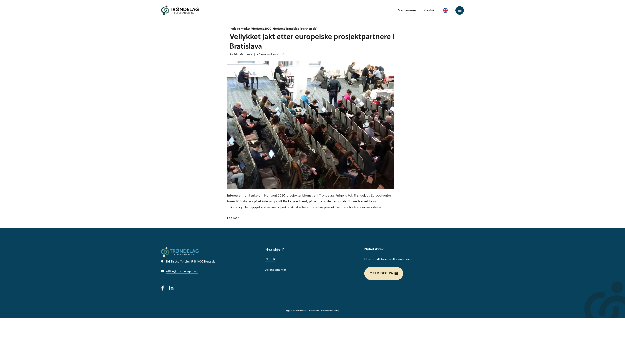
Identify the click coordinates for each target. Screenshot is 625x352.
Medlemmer (407, 10)
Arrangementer (275, 270)
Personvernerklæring (330, 311)
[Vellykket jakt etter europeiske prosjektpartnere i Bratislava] (310, 125)
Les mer (233, 218)
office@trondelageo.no (182, 271)
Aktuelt (270, 259)
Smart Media (313, 311)
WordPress (300, 311)
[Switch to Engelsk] (445, 10)
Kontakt (430, 10)
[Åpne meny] (459, 10)
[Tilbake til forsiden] (180, 10)
